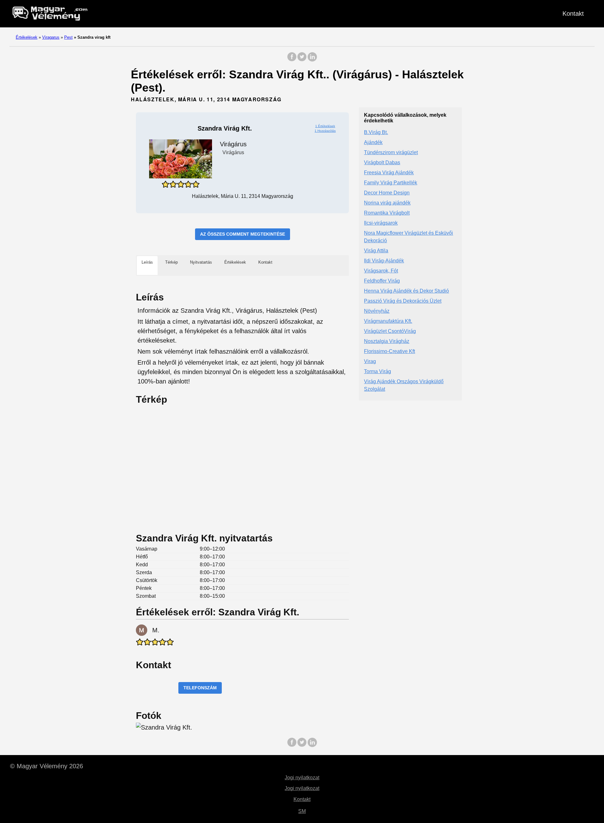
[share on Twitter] (302, 60)
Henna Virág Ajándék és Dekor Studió (406, 291)
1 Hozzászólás (325, 130)
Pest (68, 37)
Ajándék (373, 142)
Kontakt (573, 13)
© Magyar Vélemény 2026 (46, 766)
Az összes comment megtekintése (242, 234)
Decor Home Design (387, 193)
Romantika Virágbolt (387, 213)
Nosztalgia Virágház (386, 341)
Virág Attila (376, 251)
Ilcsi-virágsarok (381, 223)
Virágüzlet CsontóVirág (390, 331)
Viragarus (50, 37)
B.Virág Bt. (376, 132)
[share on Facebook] (292, 60)
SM (302, 811)
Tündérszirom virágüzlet (391, 152)
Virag (370, 361)
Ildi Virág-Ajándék (384, 261)
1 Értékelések (325, 126)
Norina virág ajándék (387, 203)
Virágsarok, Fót (381, 271)
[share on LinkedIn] (312, 60)
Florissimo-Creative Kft (389, 351)
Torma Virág (377, 371)
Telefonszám (200, 687)
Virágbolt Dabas (382, 162)
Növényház (376, 311)
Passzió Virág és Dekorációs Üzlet (402, 301)
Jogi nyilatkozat (302, 777)
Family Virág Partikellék (390, 183)
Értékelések (26, 37)
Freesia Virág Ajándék (389, 173)
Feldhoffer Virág (382, 281)
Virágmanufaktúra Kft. (388, 321)
